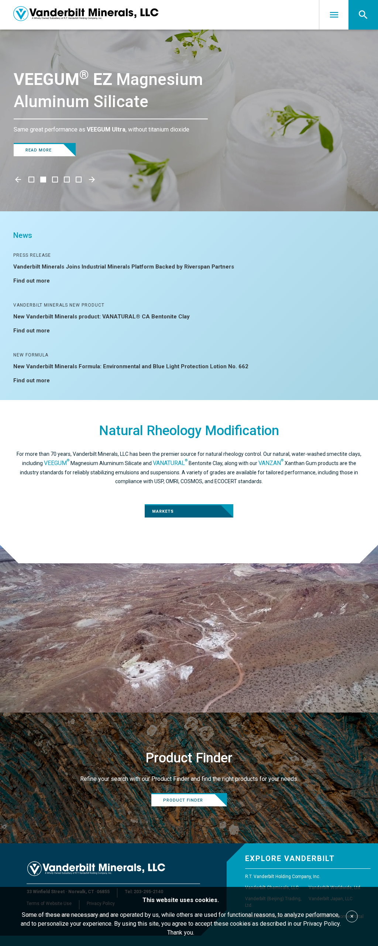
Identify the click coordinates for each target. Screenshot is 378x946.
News (22, 235)
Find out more (31, 280)
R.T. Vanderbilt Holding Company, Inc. (282, 876)
